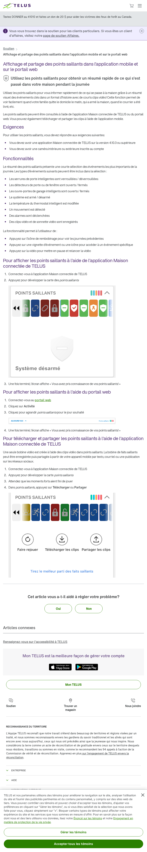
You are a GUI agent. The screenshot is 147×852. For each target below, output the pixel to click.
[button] (140, 6)
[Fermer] (143, 795)
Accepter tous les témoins (73, 844)
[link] (61, 36)
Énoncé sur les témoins (88, 818)
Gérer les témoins (73, 832)
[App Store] (60, 667)
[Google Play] (87, 667)
